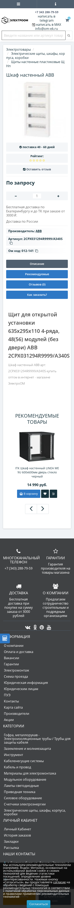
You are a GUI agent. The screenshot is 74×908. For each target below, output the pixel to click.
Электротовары (18, 49)
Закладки (11, 841)
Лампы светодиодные (21, 785)
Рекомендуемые (37, 274)
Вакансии (11, 658)
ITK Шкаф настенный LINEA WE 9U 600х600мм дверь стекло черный (37, 472)
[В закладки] (45, 494)
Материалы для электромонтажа (30, 773)
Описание (37, 264)
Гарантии (11, 664)
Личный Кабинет (17, 829)
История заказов (17, 835)
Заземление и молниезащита (27, 748)
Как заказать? (37, 295)
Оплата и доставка (18, 651)
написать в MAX (48, 24)
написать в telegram (46, 18)
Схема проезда (16, 676)
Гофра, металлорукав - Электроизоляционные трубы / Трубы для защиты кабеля (37, 739)
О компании (13, 645)
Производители (16, 713)
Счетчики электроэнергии (25, 804)
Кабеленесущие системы (24, 761)
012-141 (28, 251)
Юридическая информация (26, 682)
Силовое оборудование (23, 798)
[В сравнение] (53, 494)
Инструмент (13, 754)
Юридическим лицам (21, 689)
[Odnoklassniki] (34, 626)
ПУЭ (7, 695)
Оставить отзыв (38, 169)
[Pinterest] (41, 626)
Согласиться (38, 904)
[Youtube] (48, 626)
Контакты (11, 701)
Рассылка (11, 847)
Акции (9, 719)
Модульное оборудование (25, 779)
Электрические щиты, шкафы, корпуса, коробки (35, 812)
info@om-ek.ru (46, 28)
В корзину (30, 494)
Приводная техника (19, 792)
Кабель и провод (17, 767)
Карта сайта (13, 707)
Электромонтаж (16, 670)
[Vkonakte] (26, 626)
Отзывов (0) (37, 284)
